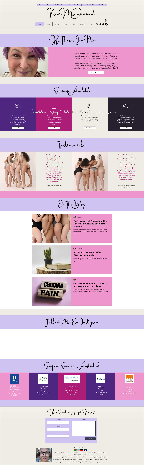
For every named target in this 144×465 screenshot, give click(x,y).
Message (84, 419)
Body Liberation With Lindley (129, 186)
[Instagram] (97, 24)
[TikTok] (103, 24)
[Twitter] (100, 24)
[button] (106, 20)
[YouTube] (106, 24)
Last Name (58, 426)
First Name (58, 419)
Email (57, 433)
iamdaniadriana (58, 185)
